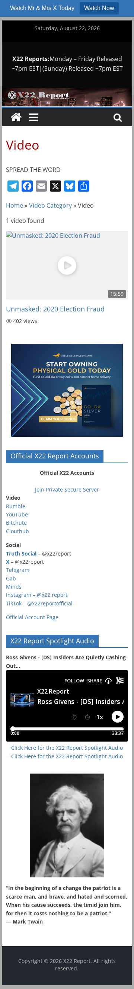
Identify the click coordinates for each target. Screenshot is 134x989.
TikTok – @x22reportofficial (39, 603)
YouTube (17, 514)
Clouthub (17, 531)
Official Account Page (32, 617)
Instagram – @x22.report (36, 594)
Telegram (17, 569)
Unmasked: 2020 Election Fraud (55, 308)
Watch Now (99, 8)
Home (14, 205)
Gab (11, 578)
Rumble (15, 506)
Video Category (50, 205)
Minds (14, 586)
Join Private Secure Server (67, 489)
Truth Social (21, 553)
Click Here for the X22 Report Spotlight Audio (67, 747)
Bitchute (16, 522)
